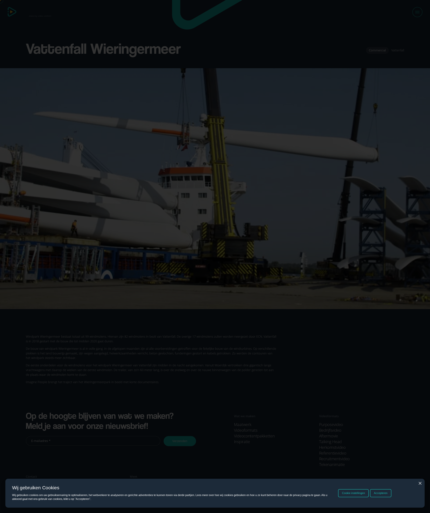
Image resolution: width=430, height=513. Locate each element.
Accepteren (381, 493)
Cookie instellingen (353, 493)
